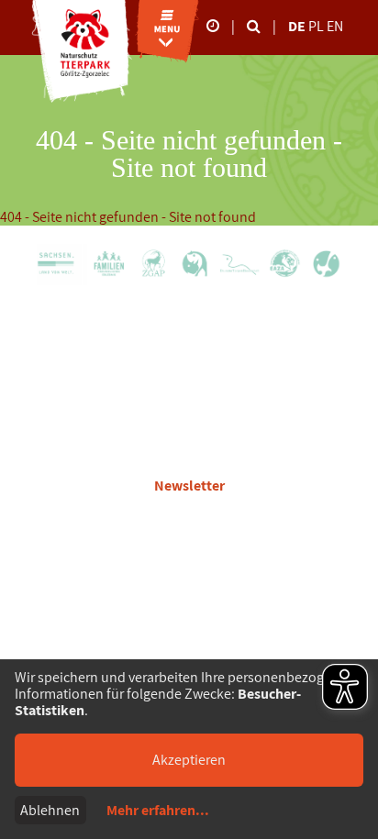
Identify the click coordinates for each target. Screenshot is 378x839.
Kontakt (189, 403)
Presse (189, 428)
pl (317, 26)
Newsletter (189, 485)
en (335, 26)
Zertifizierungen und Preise (189, 454)
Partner (189, 377)
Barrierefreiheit (189, 593)
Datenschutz (189, 542)
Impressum (189, 568)
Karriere (189, 351)
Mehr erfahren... (157, 810)
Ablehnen (50, 810)
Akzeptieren (189, 759)
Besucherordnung (189, 516)
